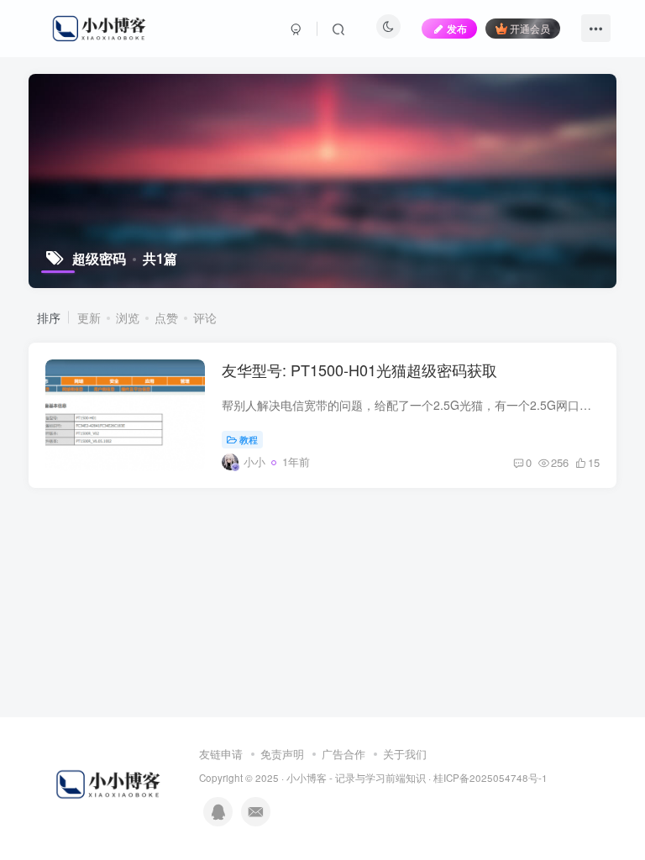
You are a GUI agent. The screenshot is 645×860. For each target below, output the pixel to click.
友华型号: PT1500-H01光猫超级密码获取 (359, 369)
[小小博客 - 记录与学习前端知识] (110, 783)
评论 (205, 317)
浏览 (127, 317)
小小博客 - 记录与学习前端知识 (356, 777)
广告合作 (343, 754)
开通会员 (530, 28)
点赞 (166, 317)
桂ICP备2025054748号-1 (490, 777)
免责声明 (282, 754)
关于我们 (405, 754)
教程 (248, 439)
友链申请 (221, 754)
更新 (89, 317)
